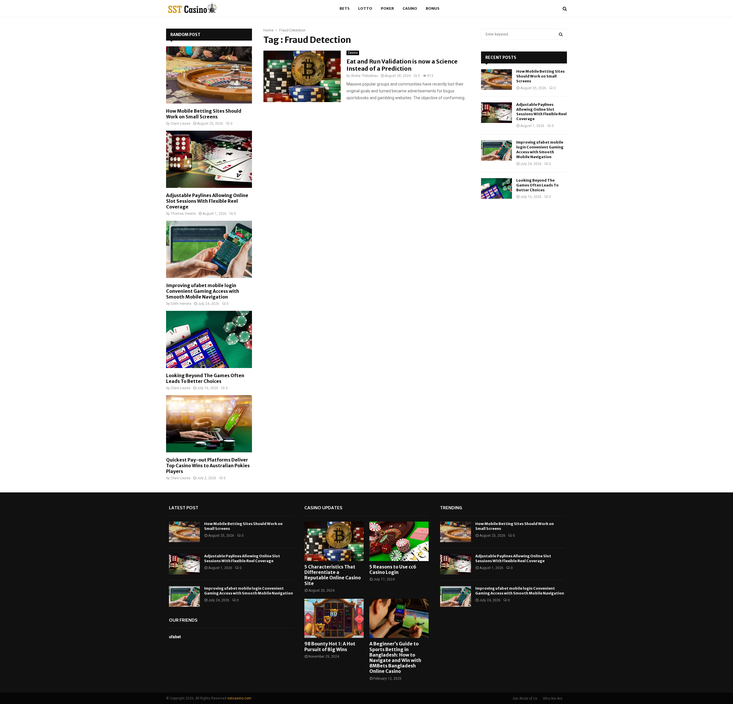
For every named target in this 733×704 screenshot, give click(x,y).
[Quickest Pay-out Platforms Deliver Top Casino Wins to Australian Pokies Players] (209, 423)
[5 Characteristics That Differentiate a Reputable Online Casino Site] (334, 541)
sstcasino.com (239, 698)
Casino (410, 8)
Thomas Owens (183, 214)
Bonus (433, 8)
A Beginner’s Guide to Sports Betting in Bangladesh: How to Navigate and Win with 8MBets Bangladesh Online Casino (395, 657)
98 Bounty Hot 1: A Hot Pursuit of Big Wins (329, 646)
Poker (387, 8)
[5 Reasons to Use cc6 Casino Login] (399, 541)
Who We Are (552, 699)
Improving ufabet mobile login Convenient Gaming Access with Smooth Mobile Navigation (202, 291)
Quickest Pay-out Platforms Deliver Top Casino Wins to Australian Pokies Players (208, 465)
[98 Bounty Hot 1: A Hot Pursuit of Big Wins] (334, 618)
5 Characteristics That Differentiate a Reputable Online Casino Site (332, 575)
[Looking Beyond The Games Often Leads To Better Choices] (209, 339)
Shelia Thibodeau (364, 76)
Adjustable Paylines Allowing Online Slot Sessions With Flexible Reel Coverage (207, 201)
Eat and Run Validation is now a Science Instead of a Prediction (402, 65)
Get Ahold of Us (525, 699)
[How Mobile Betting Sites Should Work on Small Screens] (209, 75)
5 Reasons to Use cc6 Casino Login (392, 569)
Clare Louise (180, 124)
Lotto (365, 8)
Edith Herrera (181, 304)
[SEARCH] (561, 34)
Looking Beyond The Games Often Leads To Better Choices (205, 378)
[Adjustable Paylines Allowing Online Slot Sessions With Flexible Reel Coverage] (209, 159)
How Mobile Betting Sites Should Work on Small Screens (203, 114)
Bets (345, 8)
